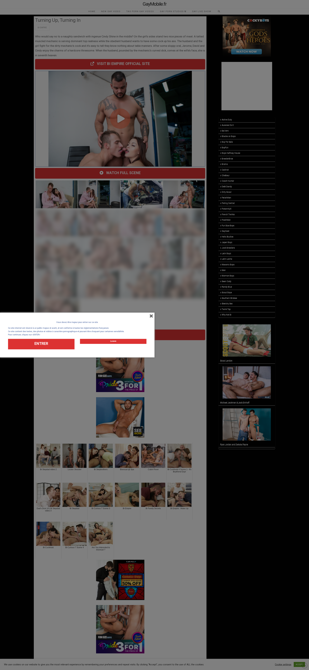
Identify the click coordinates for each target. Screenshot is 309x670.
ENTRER (41, 343)
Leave (113, 341)
